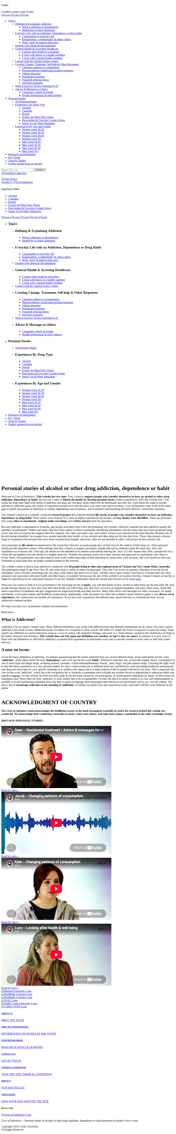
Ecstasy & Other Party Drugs (24, 205)
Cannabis (13, 198)
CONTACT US (8, 1054)
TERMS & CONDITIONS (13, 1067)
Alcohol (12, 195)
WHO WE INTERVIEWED (14, 1027)
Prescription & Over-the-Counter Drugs (29, 208)
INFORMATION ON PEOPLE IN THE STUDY (28, 1033)
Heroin (12, 202)
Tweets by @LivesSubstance (17, 182)
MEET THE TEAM (12, 1020)
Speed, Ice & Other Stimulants (24, 211)
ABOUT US (7, 1013)
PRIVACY (6, 1081)
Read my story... (10, 790)
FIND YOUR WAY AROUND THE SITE (25, 1101)
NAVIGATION (8, 1094)
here (138, 579)
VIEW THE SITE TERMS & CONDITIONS (26, 1074)
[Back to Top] (16, 1114)
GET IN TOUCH (11, 1060)
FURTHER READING (12, 1040)
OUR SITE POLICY (13, 1087)
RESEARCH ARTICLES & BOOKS (22, 1047)
